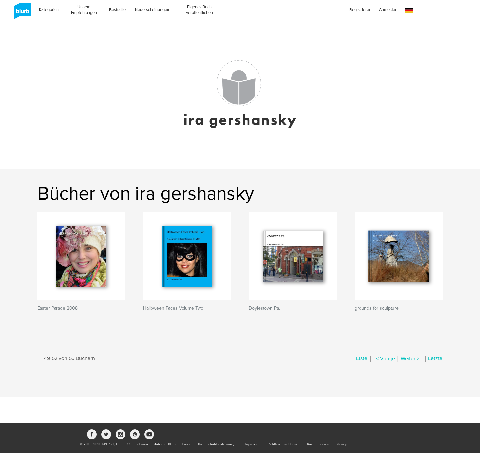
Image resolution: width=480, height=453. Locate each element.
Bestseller (118, 9)
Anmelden (388, 9)
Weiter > (410, 359)
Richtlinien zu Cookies (284, 444)
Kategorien (49, 9)
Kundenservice (318, 444)
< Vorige (385, 359)
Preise (186, 444)
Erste (361, 359)
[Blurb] (20, 13)
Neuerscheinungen (152, 9)
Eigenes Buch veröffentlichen (199, 9)
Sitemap (341, 444)
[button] (409, 11)
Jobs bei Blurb (165, 444)
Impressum (253, 444)
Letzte (435, 359)
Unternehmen (137, 444)
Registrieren (360, 9)
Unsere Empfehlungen (84, 9)
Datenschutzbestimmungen (218, 444)
